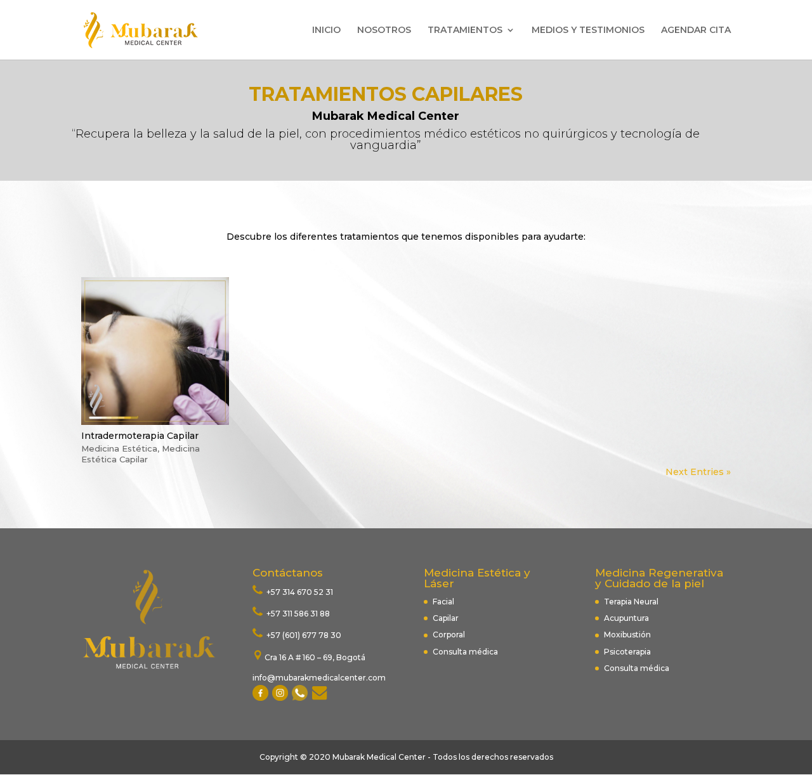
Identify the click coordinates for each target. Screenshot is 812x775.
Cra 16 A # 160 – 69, (300, 657)
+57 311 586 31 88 (297, 613)
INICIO (326, 30)
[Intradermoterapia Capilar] (155, 351)
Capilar (446, 618)
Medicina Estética (119, 448)
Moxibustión (627, 634)
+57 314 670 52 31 (299, 592)
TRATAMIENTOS (465, 30)
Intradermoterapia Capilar (140, 435)
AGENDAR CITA (696, 30)
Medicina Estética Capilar (140, 453)
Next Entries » (698, 472)
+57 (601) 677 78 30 (303, 635)
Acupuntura (627, 618)
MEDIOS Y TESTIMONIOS (588, 30)
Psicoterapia (627, 651)
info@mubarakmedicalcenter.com (319, 677)
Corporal (449, 634)
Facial (443, 601)
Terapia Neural (631, 601)
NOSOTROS (384, 30)
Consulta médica (465, 651)
